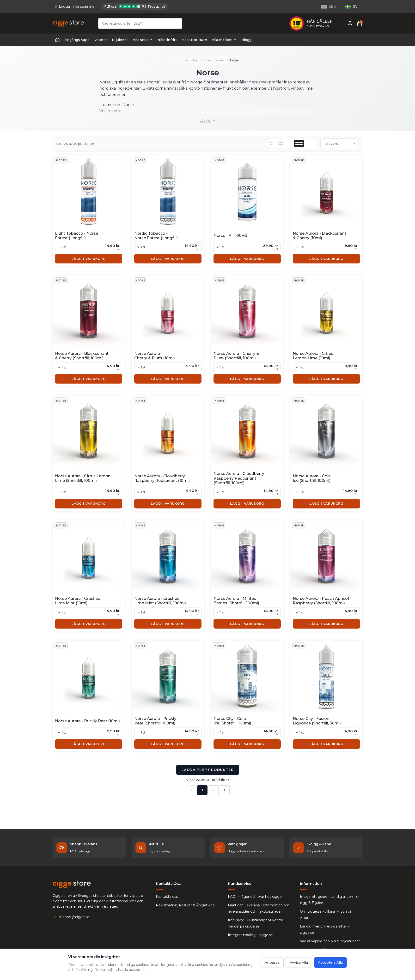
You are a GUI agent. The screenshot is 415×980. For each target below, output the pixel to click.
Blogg (246, 40)
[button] (339, 143)
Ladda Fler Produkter (208, 770)
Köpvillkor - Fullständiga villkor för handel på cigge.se (255, 923)
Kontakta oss (167, 896)
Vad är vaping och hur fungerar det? (330, 941)
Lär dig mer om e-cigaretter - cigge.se (324, 929)
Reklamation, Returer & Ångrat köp (185, 905)
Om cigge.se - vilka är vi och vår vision (326, 914)
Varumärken (214, 60)
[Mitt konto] (350, 23)
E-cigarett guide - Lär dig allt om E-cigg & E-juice (329, 899)
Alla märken (222, 40)
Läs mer (206, 120)
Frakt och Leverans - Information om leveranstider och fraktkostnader (258, 908)
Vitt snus (140, 40)
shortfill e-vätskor (164, 82)
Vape (98, 40)
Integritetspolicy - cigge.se (250, 935)
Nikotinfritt (167, 40)
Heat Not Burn (194, 40)
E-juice (118, 40)
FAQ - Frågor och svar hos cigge (255, 896)
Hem (197, 60)
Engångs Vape (77, 40)
